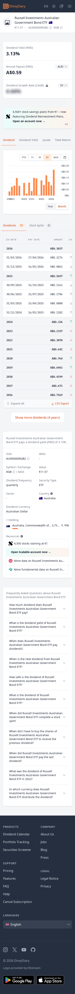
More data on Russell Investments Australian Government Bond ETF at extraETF (40, 561)
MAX (55, 157)
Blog (44, 850)
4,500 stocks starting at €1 (31, 543)
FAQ (6, 886)
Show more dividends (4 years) (37, 417)
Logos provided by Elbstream (22, 968)
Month (62, 206)
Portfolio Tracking (16, 842)
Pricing (8, 871)
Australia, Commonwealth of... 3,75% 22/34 (36, 525)
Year (50, 206)
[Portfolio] (61, 6)
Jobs (44, 842)
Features (9, 878)
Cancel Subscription (17, 902)
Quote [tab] (46, 140)
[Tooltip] (51, 493)
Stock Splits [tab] (39, 225)
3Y (39, 157)
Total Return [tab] (63, 140)
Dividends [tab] (13, 225)
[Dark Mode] (53, 6)
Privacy (46, 886)
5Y (47, 157)
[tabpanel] (37, 182)
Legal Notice (49, 878)
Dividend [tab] (9, 140)
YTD (24, 157)
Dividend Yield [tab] (28, 140)
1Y (32, 157)
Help (6, 894)
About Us (47, 834)
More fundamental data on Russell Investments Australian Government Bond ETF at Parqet (40, 569)
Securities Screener (17, 850)
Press (45, 857)
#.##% (13, 91)
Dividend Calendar (16, 834)
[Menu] (69, 6)
